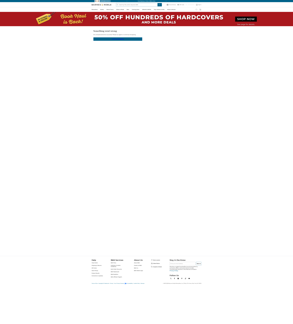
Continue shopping (118, 39)
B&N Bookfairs (116, 274)
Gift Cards (97, 268)
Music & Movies (174, 9)
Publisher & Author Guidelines (117, 266)
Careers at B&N (138, 265)
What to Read (123, 9)
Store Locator (155, 260)
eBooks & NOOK (149, 9)
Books (105, 9)
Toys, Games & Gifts (162, 9)
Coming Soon (138, 9)
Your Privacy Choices (122, 282)
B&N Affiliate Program (118, 277)
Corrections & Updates (100, 275)
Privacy (114, 282)
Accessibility (133, 282)
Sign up (195, 263)
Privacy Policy (174, 269)
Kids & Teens (113, 9)
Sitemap (145, 282)
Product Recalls (98, 273)
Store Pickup (98, 270)
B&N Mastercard (116, 271)
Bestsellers (98, 9)
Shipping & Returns (100, 265)
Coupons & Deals (156, 266)
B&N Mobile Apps (138, 270)
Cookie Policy (140, 282)
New (131, 9)
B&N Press (115, 262)
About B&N (137, 262)
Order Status (155, 263)
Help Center (98, 262)
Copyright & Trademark (106, 282)
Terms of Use (98, 282)
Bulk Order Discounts (117, 269)
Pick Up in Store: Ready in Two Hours (146, 1)
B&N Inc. (136, 268)
